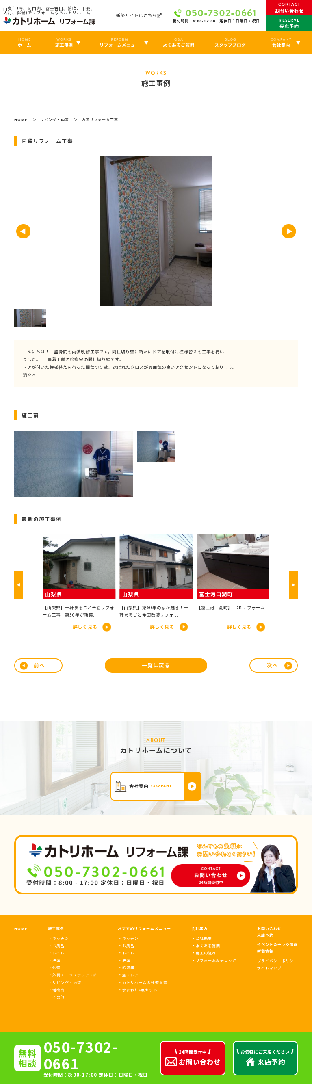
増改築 (58, 990)
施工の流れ (206, 953)
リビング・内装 (66, 982)
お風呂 (58, 945)
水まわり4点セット (139, 990)
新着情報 (265, 951)
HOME (21, 928)
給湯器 (128, 967)
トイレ (58, 953)
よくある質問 (208, 945)
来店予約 (265, 935)
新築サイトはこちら (136, 15)
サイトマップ (269, 968)
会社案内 (199, 928)
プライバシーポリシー (277, 960)
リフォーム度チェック (216, 960)
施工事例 (56, 928)
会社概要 (204, 938)
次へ (272, 665)
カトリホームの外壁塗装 (144, 982)
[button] (23, 231)
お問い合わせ (269, 928)
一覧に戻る (156, 665)
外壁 (56, 967)
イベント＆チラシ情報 (277, 944)
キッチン (60, 938)
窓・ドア (130, 975)
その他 (58, 997)
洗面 (56, 960)
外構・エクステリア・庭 (75, 975)
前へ (39, 665)
